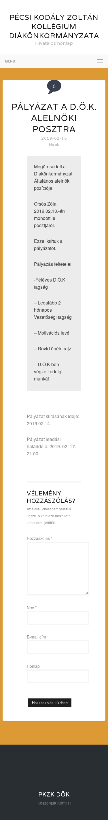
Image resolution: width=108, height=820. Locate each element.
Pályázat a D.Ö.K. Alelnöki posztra (54, 118)
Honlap (33, 666)
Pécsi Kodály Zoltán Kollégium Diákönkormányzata (54, 26)
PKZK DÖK (54, 794)
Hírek (54, 144)
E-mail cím (38, 637)
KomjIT (63, 803)
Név (32, 607)
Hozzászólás (39, 538)
